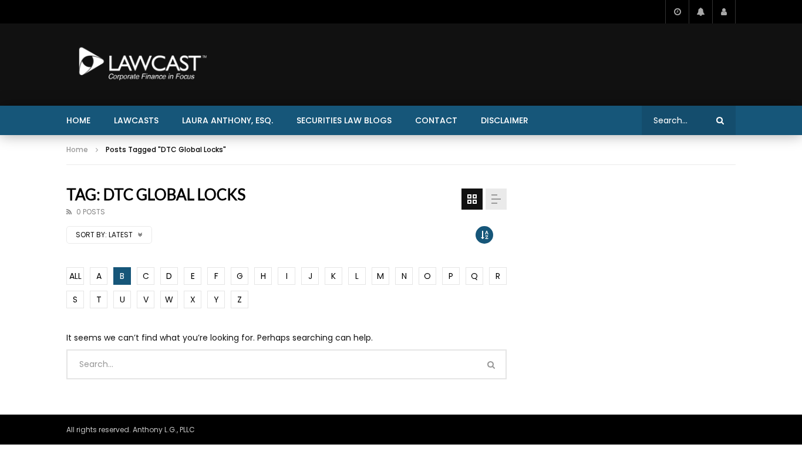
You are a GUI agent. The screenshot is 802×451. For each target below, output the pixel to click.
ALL (75, 276)
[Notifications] (700, 11)
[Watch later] (677, 11)
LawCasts (136, 120)
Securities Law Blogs (344, 120)
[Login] (724, 11)
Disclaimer (504, 120)
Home (78, 120)
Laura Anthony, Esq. (227, 120)
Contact (436, 120)
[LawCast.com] (140, 64)
